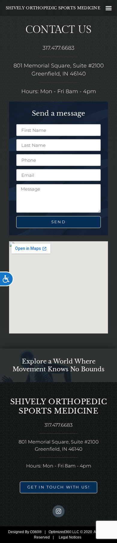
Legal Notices (70, 537)
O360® (36, 532)
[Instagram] (58, 511)
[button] (108, 8)
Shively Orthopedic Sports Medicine (53, 7)
